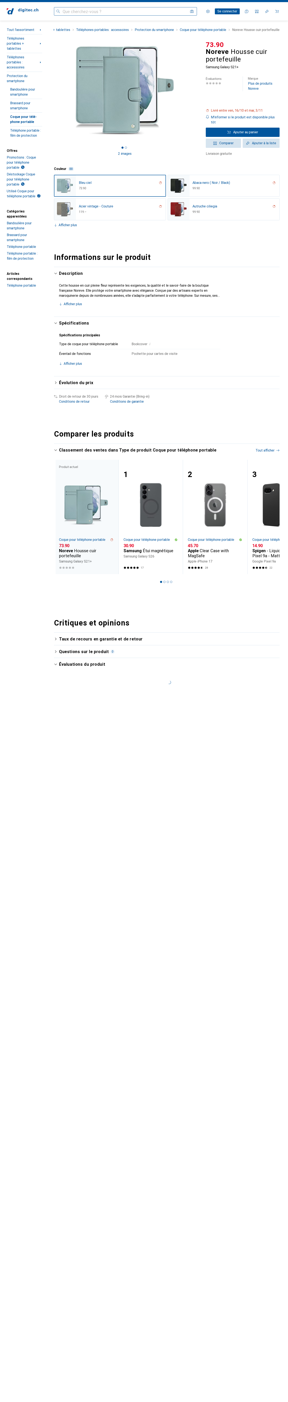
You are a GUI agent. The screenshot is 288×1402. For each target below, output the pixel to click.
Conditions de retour (74, 402)
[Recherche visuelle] (192, 11)
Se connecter (227, 11)
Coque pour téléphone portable (23, 119)
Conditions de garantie (127, 402)
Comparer (226, 143)
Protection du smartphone (17, 78)
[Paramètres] (208, 11)
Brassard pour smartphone (20, 105)
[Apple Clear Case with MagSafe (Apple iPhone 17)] (215, 517)
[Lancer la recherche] (58, 11)
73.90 (215, 44)
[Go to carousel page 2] (164, 582)
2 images (125, 154)
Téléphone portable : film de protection (25, 133)
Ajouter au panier (245, 132)
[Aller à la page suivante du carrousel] (272, 517)
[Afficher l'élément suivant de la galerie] (196, 90)
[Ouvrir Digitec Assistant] (246, 11)
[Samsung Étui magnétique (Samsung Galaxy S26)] (150, 517)
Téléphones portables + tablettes (15, 43)
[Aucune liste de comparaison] (256, 11)
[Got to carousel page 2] (126, 148)
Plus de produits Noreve (260, 84)
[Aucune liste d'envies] (267, 11)
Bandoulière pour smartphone (22, 91)
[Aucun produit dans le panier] (277, 11)
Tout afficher (265, 450)
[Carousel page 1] (122, 148)
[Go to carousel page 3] (168, 582)
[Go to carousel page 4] (171, 582)
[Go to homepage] (22, 11)
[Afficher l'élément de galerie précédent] (53, 90)
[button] (243, 110)
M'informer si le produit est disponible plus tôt (243, 119)
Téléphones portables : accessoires (15, 62)
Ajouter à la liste (264, 143)
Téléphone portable (21, 247)
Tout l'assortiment (20, 30)
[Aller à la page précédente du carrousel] (61, 517)
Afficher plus (68, 225)
